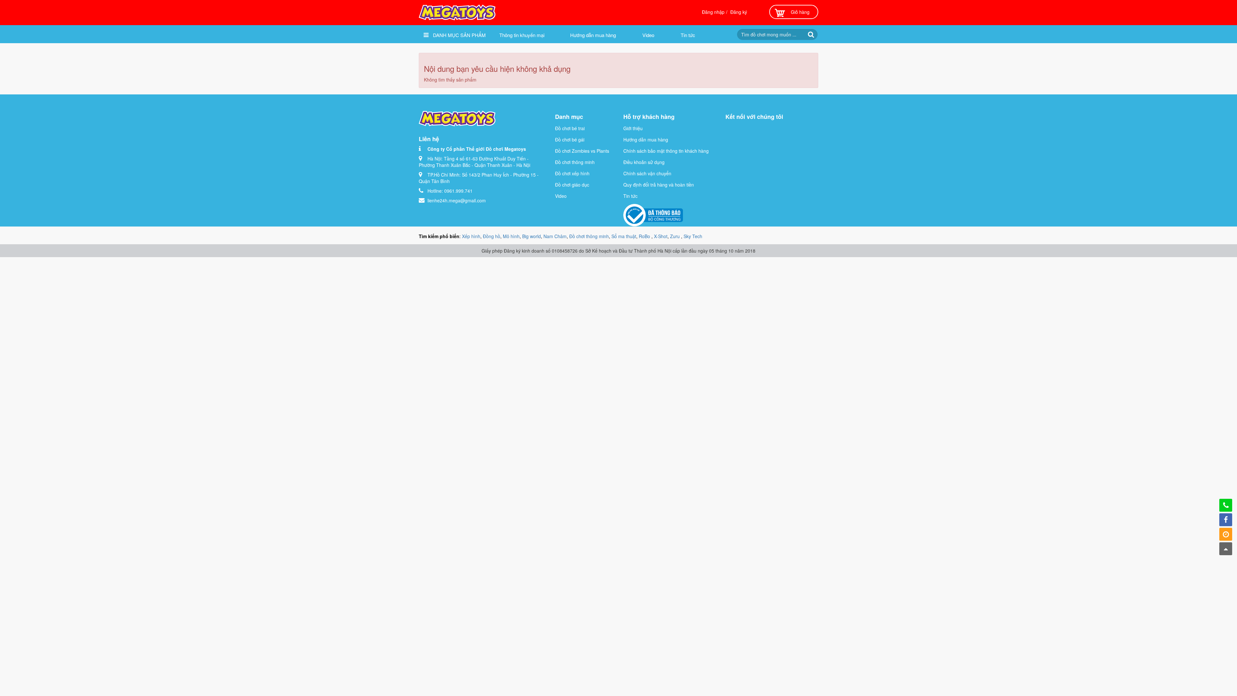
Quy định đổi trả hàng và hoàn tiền (658, 184)
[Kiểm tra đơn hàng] (1225, 534)
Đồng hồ (491, 236)
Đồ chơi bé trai (570, 128)
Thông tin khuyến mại (521, 35)
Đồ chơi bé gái (569, 139)
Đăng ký (738, 12)
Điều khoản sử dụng (644, 162)
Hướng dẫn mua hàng (593, 35)
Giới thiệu (633, 128)
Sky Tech (693, 236)
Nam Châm (555, 236)
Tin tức (688, 35)
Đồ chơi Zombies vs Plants (582, 151)
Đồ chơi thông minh (575, 162)
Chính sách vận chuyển (647, 173)
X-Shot (660, 236)
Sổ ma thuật (623, 236)
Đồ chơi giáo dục (572, 184)
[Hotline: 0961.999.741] (1225, 505)
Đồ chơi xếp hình (572, 173)
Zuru (675, 236)
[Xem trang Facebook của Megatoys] (1225, 519)
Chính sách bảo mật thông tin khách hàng (666, 151)
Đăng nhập (713, 12)
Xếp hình (471, 236)
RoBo (645, 236)
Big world (531, 236)
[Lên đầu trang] (1225, 548)
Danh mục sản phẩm (459, 35)
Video (648, 35)
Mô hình (511, 236)
